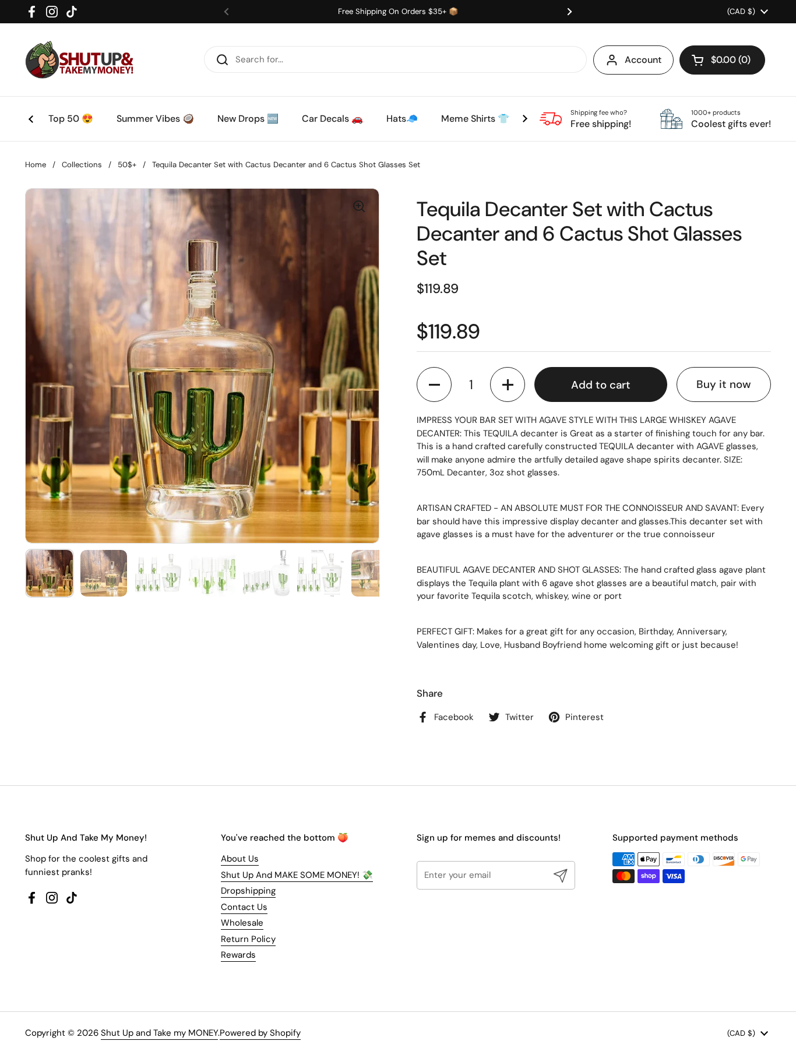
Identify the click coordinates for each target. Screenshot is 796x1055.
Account (643, 60)
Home (35, 165)
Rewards (238, 955)
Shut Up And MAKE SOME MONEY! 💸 (297, 875)
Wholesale (242, 923)
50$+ (127, 165)
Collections (82, 165)
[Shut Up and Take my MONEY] (79, 60)
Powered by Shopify (260, 1033)
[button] (722, 60)
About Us (240, 859)
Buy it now (723, 384)
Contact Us (244, 907)
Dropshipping (248, 891)
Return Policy (248, 939)
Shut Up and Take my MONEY (159, 1033)
